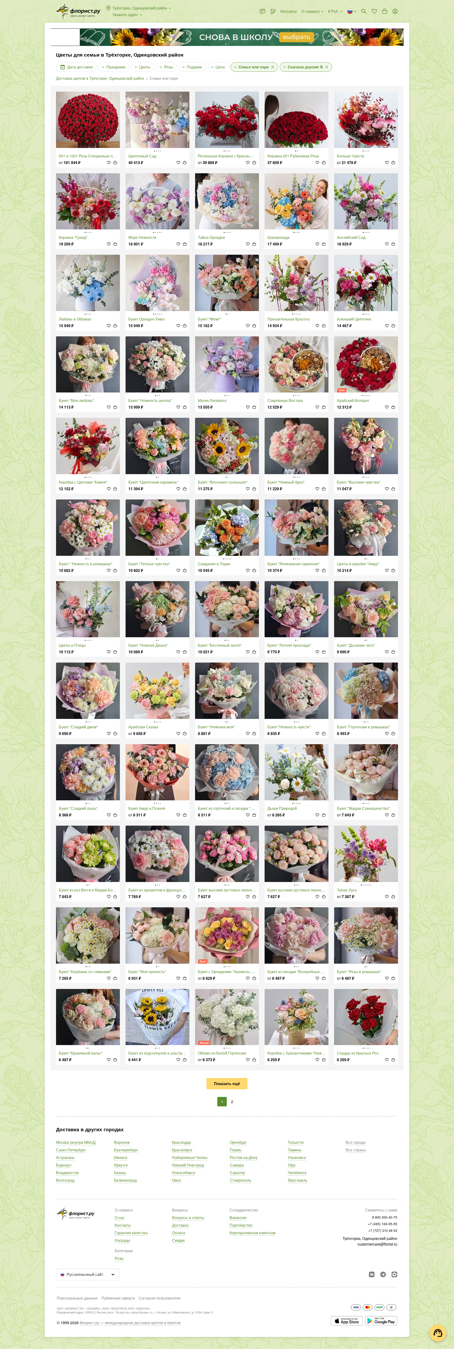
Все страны (356, 1150)
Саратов (237, 1172)
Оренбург (238, 1142)
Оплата (178, 1232)
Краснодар (181, 1142)
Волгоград (65, 1180)
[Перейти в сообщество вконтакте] (371, 1274)
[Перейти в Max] (394, 1274)
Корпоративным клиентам (252, 1232)
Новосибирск (183, 1172)
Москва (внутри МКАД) (76, 1142)
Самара (237, 1165)
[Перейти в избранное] (374, 11)
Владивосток (67, 1172)
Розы (119, 1258)
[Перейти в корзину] (384, 11)
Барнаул (63, 1165)
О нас (120, 1217)
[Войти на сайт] (395, 11)
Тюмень (294, 1150)
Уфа (291, 1165)
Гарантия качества (131, 1232)
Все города (355, 1142)
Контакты (123, 1225)
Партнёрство (241, 1225)
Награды (122, 1240)
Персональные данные (77, 1298)
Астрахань (65, 1157)
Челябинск (297, 1172)
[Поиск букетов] (364, 11)
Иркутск (121, 1165)
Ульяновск (297, 1157)
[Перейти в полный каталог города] (78, 11)
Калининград (125, 1180)
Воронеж (122, 1142)
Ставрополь (240, 1180)
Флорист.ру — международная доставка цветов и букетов (130, 1322)
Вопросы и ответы (188, 1217)
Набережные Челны (190, 1157)
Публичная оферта (118, 1298)
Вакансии (238, 1217)
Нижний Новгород (188, 1165)
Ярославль (297, 1180)
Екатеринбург (126, 1150)
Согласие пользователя (159, 1298)
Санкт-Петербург (71, 1150)
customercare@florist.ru (377, 1244)
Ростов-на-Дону (244, 1157)
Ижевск (120, 1157)
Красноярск (182, 1150)
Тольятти (296, 1142)
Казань (120, 1172)
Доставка (180, 1225)
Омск (176, 1180)
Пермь (235, 1150)
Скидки (178, 1240)
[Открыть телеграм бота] (383, 1274)
